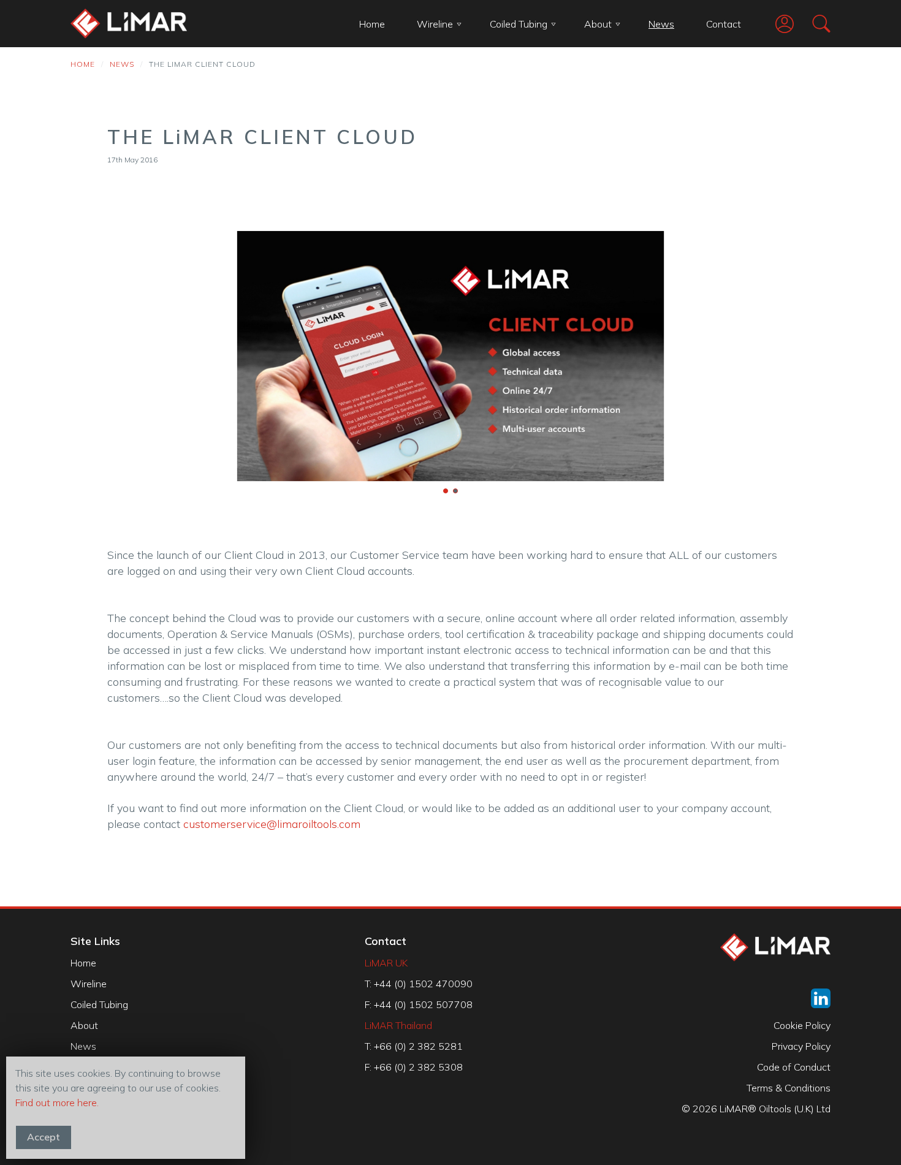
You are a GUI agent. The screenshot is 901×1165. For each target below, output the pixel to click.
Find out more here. (57, 1102)
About (598, 24)
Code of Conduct (794, 1067)
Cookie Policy (802, 1025)
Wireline (435, 24)
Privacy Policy (801, 1046)
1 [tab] (445, 490)
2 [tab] (455, 490)
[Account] (775, 24)
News (661, 24)
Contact (723, 24)
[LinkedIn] (821, 998)
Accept (43, 1137)
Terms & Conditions (789, 1088)
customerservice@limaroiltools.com (271, 824)
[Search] (812, 23)
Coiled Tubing (518, 24)
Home (372, 24)
